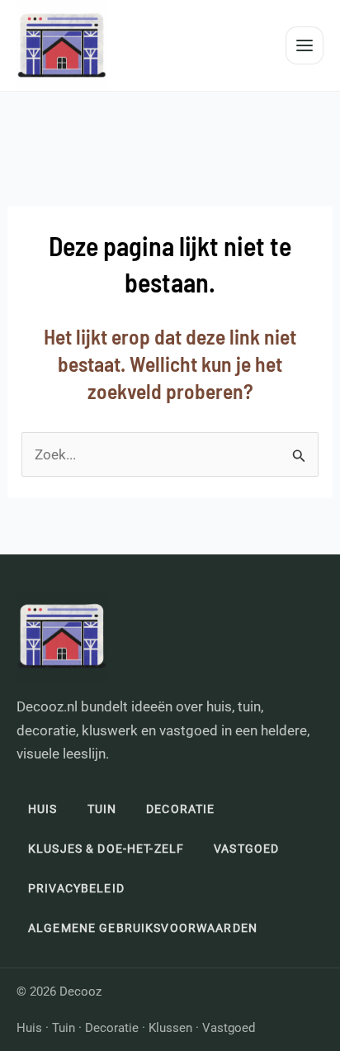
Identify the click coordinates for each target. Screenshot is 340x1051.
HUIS (43, 809)
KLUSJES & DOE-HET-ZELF (106, 848)
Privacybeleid (76, 888)
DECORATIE (180, 809)
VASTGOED (246, 848)
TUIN (102, 809)
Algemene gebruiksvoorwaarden (142, 927)
